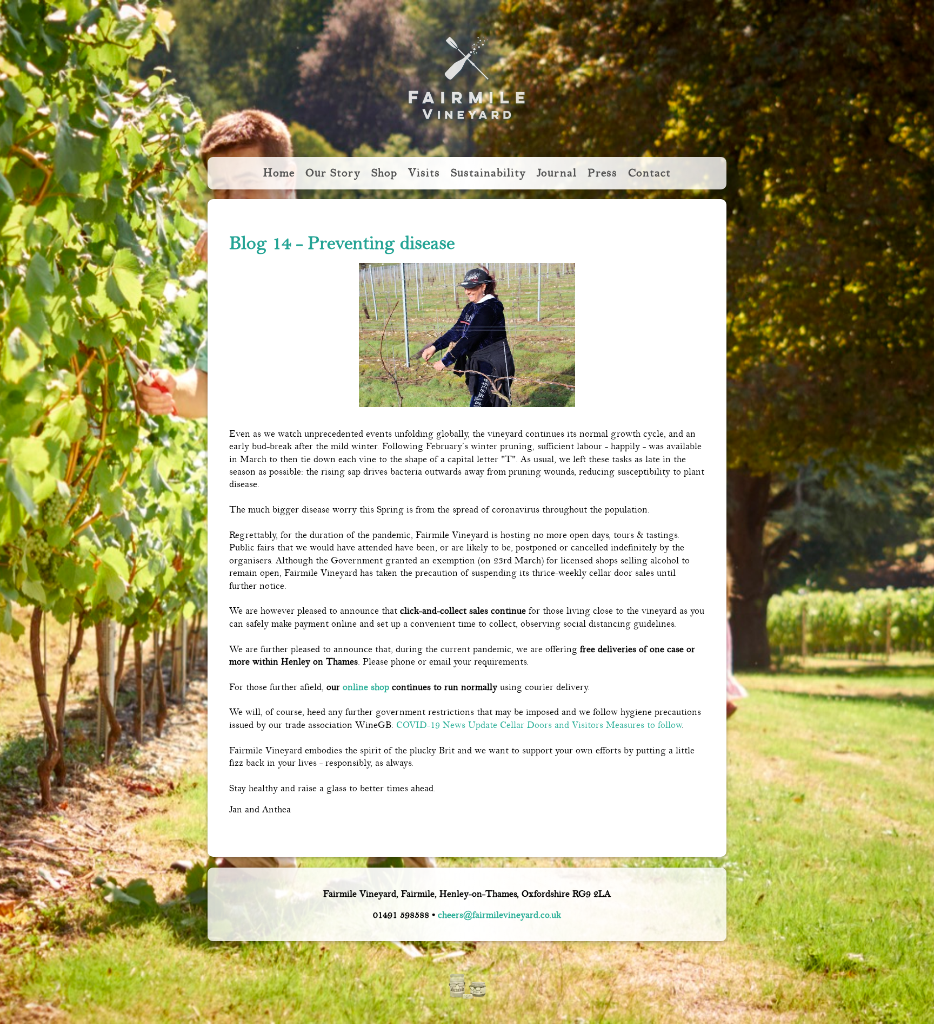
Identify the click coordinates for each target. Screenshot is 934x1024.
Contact (649, 173)
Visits (424, 173)
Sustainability (488, 173)
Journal (557, 173)
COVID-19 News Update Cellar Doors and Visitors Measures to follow (539, 725)
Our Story (333, 173)
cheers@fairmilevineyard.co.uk (499, 915)
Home (279, 173)
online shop (366, 687)
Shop (384, 173)
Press (602, 173)
